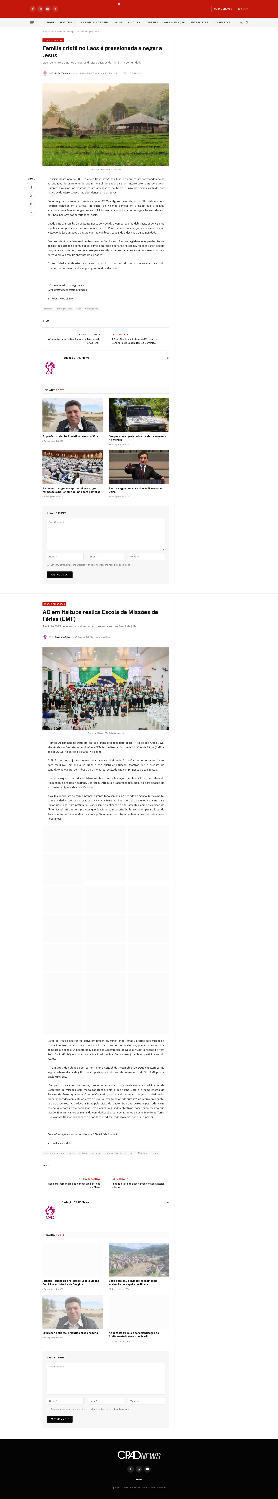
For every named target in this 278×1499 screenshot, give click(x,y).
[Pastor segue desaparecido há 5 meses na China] (139, 467)
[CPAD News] (139, 8)
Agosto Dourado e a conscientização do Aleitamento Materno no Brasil (134, 1334)
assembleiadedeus (54, 1153)
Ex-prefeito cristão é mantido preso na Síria (70, 436)
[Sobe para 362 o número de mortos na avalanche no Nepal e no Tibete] (139, 1260)
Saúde (118, 22)
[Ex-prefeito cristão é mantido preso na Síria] (72, 415)
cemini (71, 1153)
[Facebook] (31, 187)
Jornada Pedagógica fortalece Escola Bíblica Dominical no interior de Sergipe (70, 1282)
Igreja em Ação (174, 22)
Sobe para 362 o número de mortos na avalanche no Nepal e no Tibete (133, 1282)
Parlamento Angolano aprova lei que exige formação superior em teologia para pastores (71, 490)
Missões (142, 1153)
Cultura (134, 22)
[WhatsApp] (31, 212)
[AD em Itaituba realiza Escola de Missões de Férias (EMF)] (105, 688)
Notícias (66, 22)
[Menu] (32, 22)
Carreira (152, 22)
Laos (78, 309)
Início (44, 32)
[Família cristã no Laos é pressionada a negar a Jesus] (105, 124)
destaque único (64, 309)
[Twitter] (31, 195)
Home (51, 22)
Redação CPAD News (62, 73)
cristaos (48, 309)
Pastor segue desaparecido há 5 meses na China (135, 490)
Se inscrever (223, 9)
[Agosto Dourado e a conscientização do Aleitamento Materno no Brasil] (139, 1312)
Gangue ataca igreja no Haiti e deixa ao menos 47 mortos (138, 438)
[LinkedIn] (31, 204)
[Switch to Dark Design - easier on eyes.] (241, 22)
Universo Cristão (53, 40)
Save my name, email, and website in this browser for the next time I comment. (90, 565)
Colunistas (222, 22)
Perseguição (91, 309)
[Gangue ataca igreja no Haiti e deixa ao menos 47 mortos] (139, 415)
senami (154, 1153)
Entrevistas (199, 22)
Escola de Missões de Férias (119, 1153)
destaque (96, 1153)
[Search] (246, 22)
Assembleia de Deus (95, 22)
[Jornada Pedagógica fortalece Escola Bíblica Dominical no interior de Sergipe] (72, 1260)
